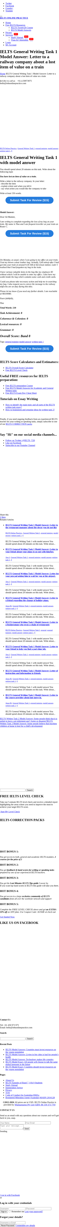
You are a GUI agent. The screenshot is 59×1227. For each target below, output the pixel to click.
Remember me (18, 1211)
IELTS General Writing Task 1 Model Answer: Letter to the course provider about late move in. (31, 696)
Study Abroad (19, 37)
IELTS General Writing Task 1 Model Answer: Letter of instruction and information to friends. (31, 672)
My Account (10, 45)
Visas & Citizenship (22, 40)
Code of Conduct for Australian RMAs (22, 1095)
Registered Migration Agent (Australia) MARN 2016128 (30, 1097)
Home (8, 22)
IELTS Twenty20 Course (22, 27)
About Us (9, 1080)
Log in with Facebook (10, 1195)
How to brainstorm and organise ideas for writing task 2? (30, 410)
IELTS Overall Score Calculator (19, 368)
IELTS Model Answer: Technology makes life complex (29, 1059)
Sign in (4, 1212)
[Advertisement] (29, 116)
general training (41, 148)
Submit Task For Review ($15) (29, 200)
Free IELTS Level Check (16, 370)
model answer (53, 148)
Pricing (8, 32)
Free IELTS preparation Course (19, 385)
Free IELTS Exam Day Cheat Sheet (21, 393)
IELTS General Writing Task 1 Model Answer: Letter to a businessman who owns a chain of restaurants (31, 623)
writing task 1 (5, 151)
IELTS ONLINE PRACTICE (14, 18)
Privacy (8, 1090)
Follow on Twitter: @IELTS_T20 (20, 440)
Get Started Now (7, 917)
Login (8, 42)
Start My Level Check (10, 811)
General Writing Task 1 (26, 148)
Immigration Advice (14, 1088)
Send (27, 1129)
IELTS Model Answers (21, 30)
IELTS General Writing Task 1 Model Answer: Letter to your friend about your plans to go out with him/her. (31, 550)
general (43, 630)
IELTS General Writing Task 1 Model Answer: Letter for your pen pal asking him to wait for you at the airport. (32, 574)
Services (11, 35)
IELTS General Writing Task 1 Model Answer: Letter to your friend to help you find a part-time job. (31, 647)
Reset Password (7, 1226)
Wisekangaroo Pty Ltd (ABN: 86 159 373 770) (35, 1105)
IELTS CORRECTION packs (19, 424)
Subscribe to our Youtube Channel (20, 445)
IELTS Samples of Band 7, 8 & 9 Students (23, 1083)
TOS (7, 1092)
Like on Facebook (13, 443)
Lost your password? (34, 1211)
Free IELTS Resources (15, 25)
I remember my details (25, 1225)
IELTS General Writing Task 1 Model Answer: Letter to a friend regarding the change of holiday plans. (31, 599)
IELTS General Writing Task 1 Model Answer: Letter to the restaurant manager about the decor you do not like (31, 526)
